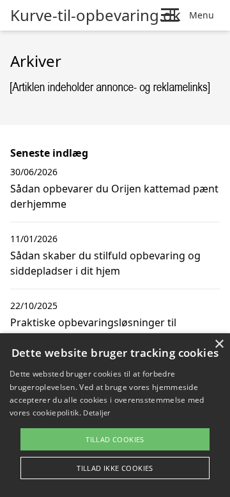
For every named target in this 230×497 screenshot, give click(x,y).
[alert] (115, 415)
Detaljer (96, 412)
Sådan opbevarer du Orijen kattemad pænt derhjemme (114, 196)
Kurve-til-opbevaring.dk (95, 15)
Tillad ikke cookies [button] (115, 468)
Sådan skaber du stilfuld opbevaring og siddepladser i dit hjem (105, 263)
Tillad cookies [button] (115, 439)
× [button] (219, 344)
